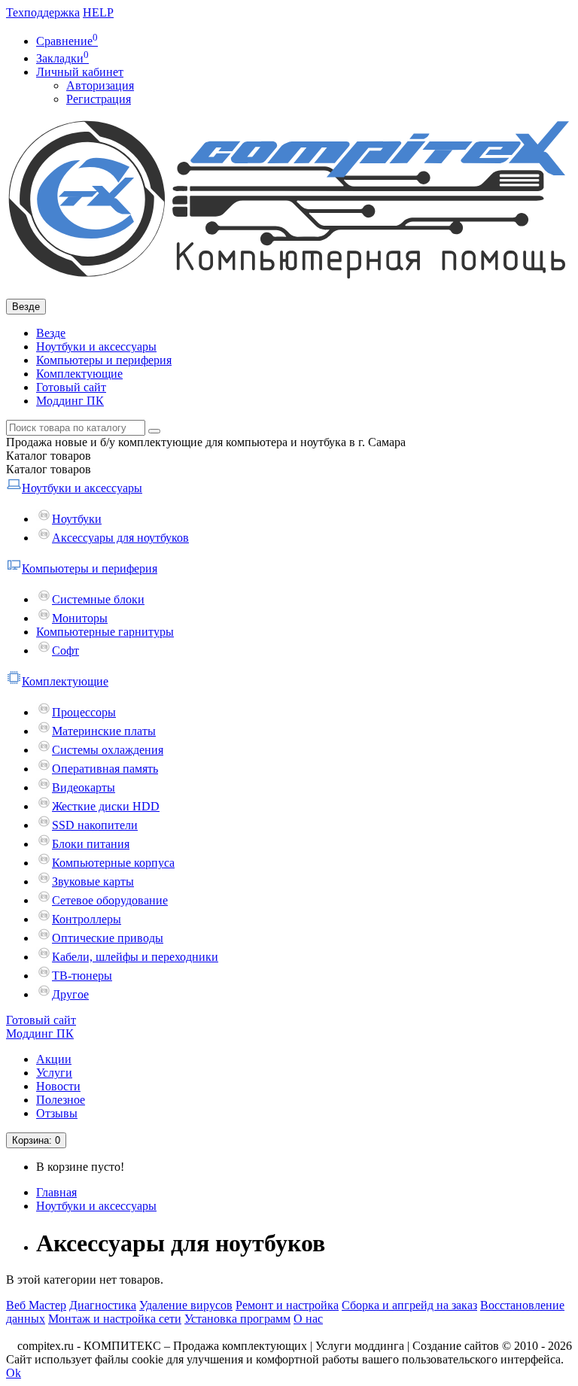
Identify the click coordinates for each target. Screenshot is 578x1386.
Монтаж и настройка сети (114, 1318)
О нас (308, 1318)
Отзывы (57, 1113)
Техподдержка (43, 12)
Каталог (48, 469)
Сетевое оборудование (110, 900)
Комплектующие (79, 373)
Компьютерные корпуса (113, 862)
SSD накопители (95, 825)
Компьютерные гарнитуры (105, 631)
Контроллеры (86, 919)
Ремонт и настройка (287, 1305)
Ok (13, 1372)
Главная (56, 1192)
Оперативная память (105, 768)
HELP (98, 12)
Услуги (54, 1072)
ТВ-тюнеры (82, 975)
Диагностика (102, 1305)
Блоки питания (90, 843)
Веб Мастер (36, 1305)
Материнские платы (104, 731)
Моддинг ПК (70, 400)
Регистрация (98, 99)
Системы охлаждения (107, 749)
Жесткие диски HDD (106, 806)
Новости (58, 1086)
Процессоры (84, 712)
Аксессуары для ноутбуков (120, 537)
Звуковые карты (93, 881)
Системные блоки (98, 599)
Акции (53, 1059)
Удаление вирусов (186, 1305)
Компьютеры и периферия (104, 360)
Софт (65, 650)
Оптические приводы (107, 938)
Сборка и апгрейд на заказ (409, 1305)
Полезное (60, 1099)
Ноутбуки (77, 518)
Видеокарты (83, 787)
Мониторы (80, 618)
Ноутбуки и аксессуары (96, 346)
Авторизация (100, 85)
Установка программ (237, 1318)
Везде (50, 333)
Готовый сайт (71, 387)
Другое (70, 994)
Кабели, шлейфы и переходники (135, 956)
